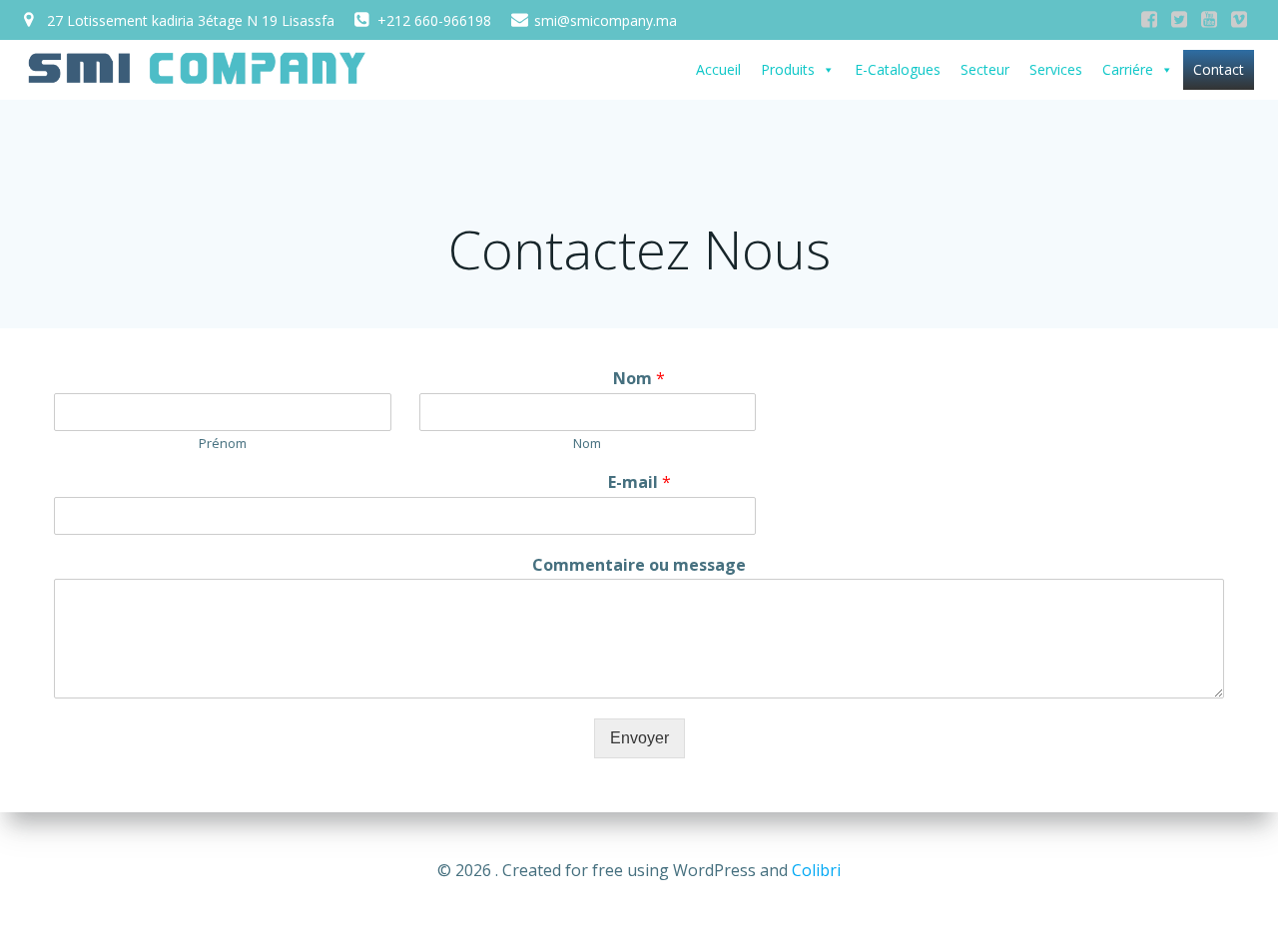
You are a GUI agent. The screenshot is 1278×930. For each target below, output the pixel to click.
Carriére (1127, 69)
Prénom (223, 443)
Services (1055, 69)
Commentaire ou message (639, 565)
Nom (639, 378)
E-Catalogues (898, 69)
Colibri (816, 870)
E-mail (639, 482)
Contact (1218, 69)
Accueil (718, 69)
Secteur (984, 69)
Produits (788, 69)
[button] (828, 70)
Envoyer (639, 737)
